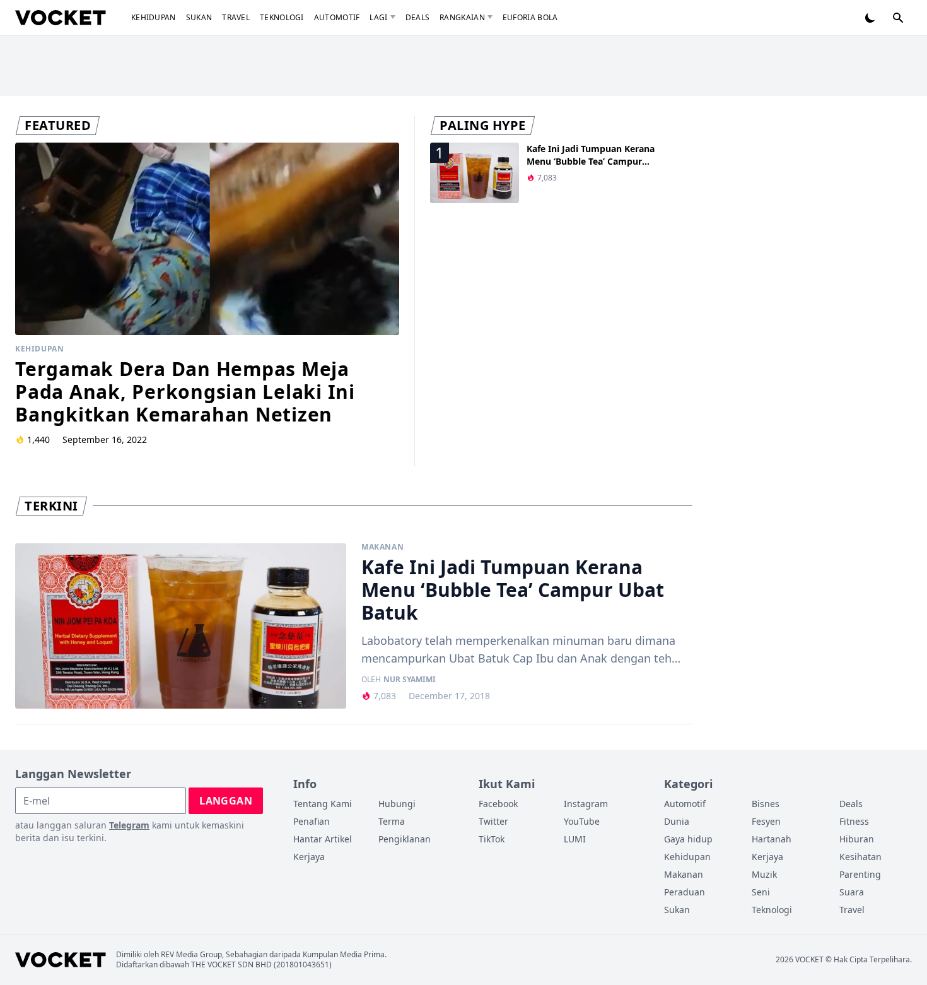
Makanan (382, 547)
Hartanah (771, 839)
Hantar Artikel (322, 839)
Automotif (337, 17)
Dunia (676, 821)
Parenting (860, 874)
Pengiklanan (404, 839)
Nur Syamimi (409, 679)
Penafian (311, 821)
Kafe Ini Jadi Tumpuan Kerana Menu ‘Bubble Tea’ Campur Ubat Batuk (591, 161)
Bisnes (765, 804)
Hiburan (856, 839)
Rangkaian (462, 17)
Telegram (129, 825)
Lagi (378, 17)
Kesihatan (860, 857)
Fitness (854, 821)
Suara (851, 892)
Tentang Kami (322, 804)
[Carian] (898, 17)
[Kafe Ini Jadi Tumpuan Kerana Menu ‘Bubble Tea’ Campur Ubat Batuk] (180, 626)
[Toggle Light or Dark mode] (870, 17)
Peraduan (684, 892)
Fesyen (766, 821)
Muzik (764, 874)
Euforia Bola (530, 17)
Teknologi (282, 17)
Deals (417, 17)
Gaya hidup (688, 839)
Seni (761, 892)
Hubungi (397, 804)
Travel (236, 17)
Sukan (199, 17)
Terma (391, 821)
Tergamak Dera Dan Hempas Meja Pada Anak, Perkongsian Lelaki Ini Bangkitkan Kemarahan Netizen (185, 391)
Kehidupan (153, 17)
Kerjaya (309, 857)
